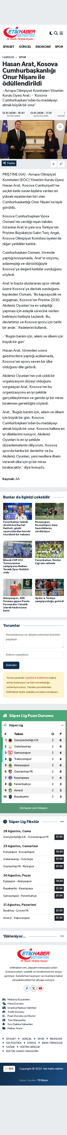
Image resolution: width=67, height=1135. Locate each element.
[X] (34, 988)
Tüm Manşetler (17, 1020)
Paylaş (11, 163)
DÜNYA (31, 1043)
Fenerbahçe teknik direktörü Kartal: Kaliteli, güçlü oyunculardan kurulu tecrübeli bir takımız (17, 528)
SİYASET (9, 46)
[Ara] (56, 33)
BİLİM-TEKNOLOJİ (52, 1043)
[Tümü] (62, 936)
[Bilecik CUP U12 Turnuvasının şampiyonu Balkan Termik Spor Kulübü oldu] (17, 549)
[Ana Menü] (61, 33)
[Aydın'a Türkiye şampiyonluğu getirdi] (49, 587)
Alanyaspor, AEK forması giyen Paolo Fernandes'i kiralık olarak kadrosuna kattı (16, 604)
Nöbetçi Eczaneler (19, 999)
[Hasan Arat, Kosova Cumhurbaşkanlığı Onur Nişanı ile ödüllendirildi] (33, 139)
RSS (10, 1068)
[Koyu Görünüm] (51, 33)
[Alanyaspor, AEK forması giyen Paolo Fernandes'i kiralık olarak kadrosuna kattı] (17, 587)
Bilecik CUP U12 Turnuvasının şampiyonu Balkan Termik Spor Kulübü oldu (16, 566)
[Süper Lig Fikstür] (62, 821)
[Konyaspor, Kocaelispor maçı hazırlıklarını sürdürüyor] (49, 511)
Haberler (8, 57)
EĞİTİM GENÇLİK (30, 1047)
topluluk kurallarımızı (37, 677)
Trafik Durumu (16, 1012)
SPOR (59, 46)
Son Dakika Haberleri (20, 1024)
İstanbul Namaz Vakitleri (22, 1007)
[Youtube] (40, 988)
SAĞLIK (10, 1047)
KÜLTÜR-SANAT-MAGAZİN (22, 1051)
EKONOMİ (43, 46)
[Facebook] (27, 988)
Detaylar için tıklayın (33, 808)
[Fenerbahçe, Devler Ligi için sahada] (49, 549)
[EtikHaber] (19, 33)
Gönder (11, 665)
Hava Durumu (16, 1003)
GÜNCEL (25, 46)
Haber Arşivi (15, 1028)
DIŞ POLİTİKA (14, 1043)
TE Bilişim (42, 1080)
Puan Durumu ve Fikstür (22, 1016)
